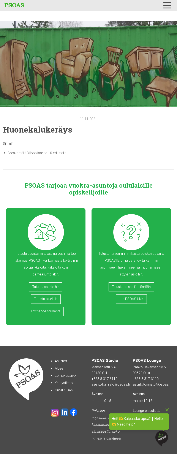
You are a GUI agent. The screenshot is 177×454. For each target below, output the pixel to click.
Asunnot (61, 361)
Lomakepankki (66, 375)
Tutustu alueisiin (45, 299)
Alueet (59, 368)
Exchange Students (45, 311)
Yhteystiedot (64, 383)
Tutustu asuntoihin (45, 287)
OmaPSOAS (64, 390)
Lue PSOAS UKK (131, 299)
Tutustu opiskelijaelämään (131, 287)
